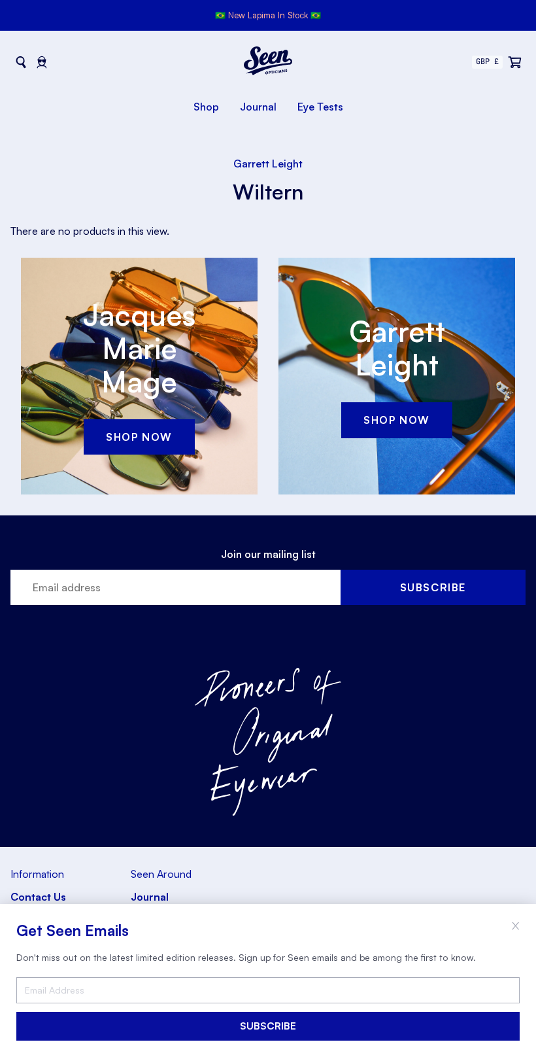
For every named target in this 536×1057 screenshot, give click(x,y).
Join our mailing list (268, 554)
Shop (206, 106)
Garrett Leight (268, 163)
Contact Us (38, 896)
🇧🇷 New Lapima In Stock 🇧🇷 (268, 15)
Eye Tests (320, 106)
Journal (258, 106)
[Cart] (515, 62)
